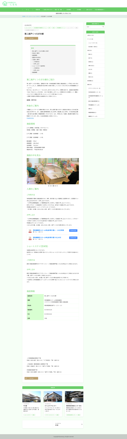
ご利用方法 (36, 62)
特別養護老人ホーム (61, 27)
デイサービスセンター (93, 88)
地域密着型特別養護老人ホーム (40, 27)
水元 (89, 69)
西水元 (90, 77)
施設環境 (34, 55)
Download (73, 230)
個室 (76, 27)
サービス (89, 39)
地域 (88, 50)
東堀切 (90, 61)
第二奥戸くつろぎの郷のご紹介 (40, 51)
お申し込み (36, 64)
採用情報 (89, 80)
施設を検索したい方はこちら (63, 13)
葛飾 (89, 73)
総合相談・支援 (92, 46)
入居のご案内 (35, 59)
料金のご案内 (35, 53)
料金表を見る (30, 118)
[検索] (103, 26)
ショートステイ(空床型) (38, 66)
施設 (53, 27)
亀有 (89, 54)
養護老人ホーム (92, 116)
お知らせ (89, 35)
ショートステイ (28, 27)
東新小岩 (90, 65)
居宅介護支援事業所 (93, 101)
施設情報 (34, 72)
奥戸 (49, 27)
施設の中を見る (36, 57)
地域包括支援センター (93, 92)
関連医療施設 (91, 112)
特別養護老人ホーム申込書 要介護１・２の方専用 (48, 230)
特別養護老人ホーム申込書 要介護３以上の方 (47, 237)
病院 (89, 108)
